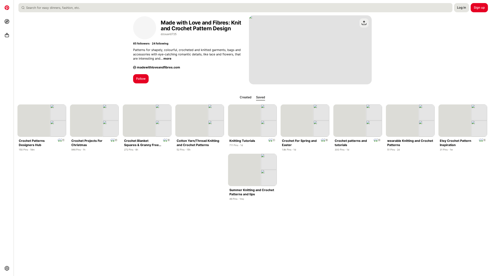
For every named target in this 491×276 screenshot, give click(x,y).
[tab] (245, 97)
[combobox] (237, 7)
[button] (141, 43)
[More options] (7, 268)
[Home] (7, 7)
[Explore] (7, 21)
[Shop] (7, 35)
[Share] (364, 23)
